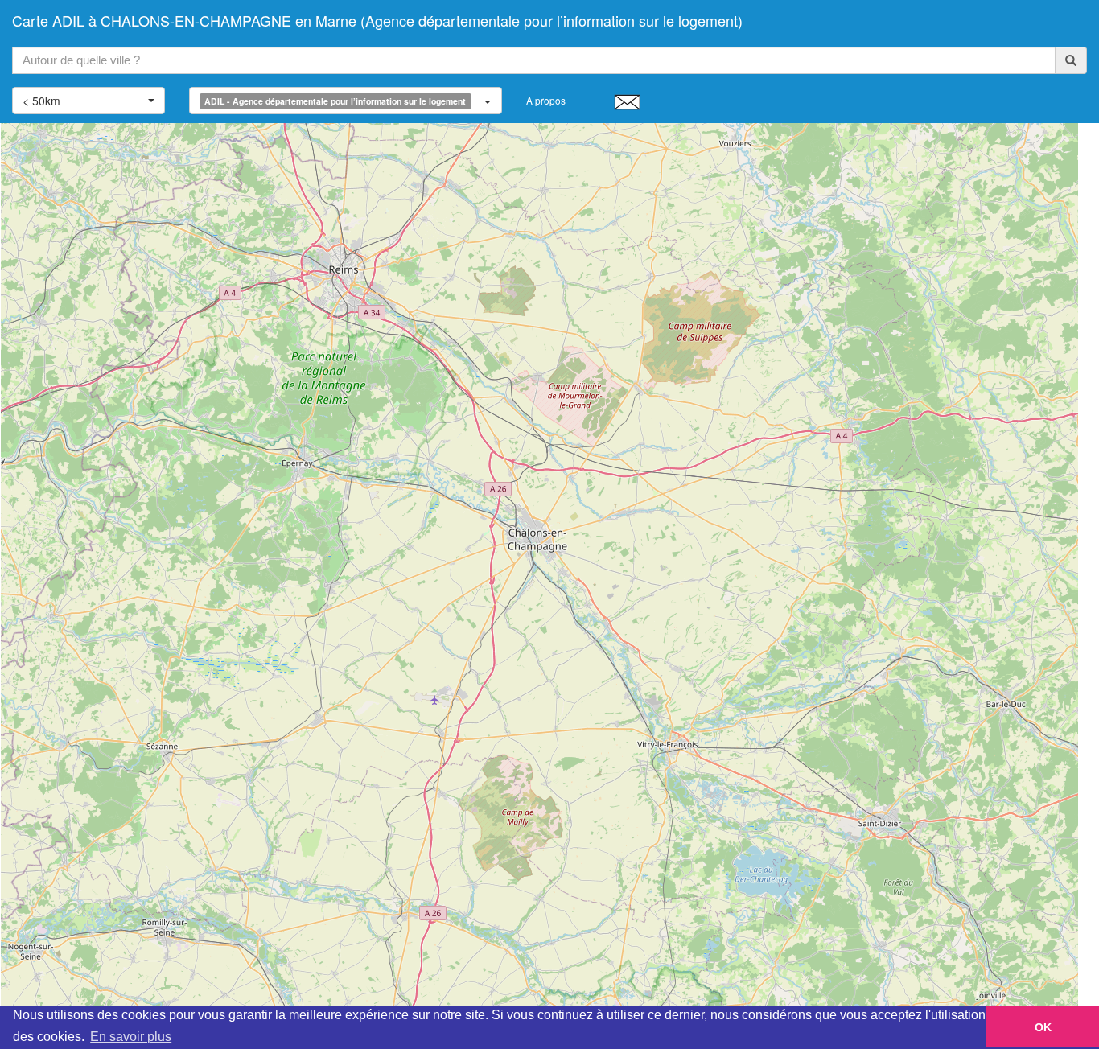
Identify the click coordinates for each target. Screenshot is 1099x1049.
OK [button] (1043, 1027)
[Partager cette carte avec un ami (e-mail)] (627, 101)
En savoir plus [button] (130, 1036)
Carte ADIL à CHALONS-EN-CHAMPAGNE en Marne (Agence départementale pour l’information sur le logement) (377, 20)
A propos (546, 100)
